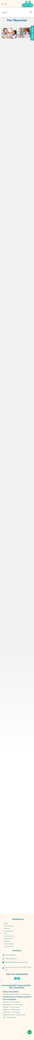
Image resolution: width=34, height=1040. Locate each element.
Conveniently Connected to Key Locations (16, 986)
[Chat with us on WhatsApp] (29, 1032)
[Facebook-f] (15, 978)
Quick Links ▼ (9, 946)
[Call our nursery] (3, 4)
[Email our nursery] (7, 4)
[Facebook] (26, 2)
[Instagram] (29, 2)
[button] (30, 11)
